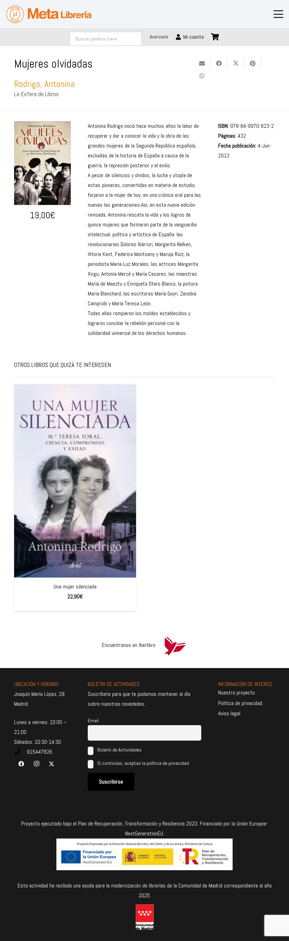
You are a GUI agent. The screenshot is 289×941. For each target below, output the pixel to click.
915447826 (39, 751)
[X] (51, 764)
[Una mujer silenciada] (75, 481)
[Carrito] (215, 37)
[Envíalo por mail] (201, 63)
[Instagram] (36, 764)
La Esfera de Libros (36, 94)
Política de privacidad (240, 703)
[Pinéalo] (252, 63)
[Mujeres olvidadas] (42, 126)
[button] (278, 14)
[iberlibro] (174, 645)
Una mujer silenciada (75, 586)
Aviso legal (229, 713)
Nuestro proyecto (236, 692)
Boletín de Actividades (119, 750)
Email (93, 720)
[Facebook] (21, 764)
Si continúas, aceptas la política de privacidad (143, 763)
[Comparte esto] (218, 63)
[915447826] (20, 752)
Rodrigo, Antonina (44, 84)
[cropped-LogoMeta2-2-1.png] (49, 14)
